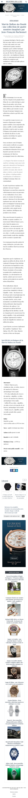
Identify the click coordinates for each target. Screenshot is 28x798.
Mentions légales (14, 792)
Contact (14, 796)
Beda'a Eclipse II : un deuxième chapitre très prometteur (20, 496)
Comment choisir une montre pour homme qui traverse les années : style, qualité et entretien (14, 600)
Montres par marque (15, 15)
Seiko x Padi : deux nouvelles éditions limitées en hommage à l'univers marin (14, 765)
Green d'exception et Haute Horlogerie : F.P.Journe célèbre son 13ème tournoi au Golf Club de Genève (14, 578)
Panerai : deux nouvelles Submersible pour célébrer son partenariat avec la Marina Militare (14, 722)
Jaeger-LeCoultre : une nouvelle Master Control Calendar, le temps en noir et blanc (14, 641)
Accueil (7, 15)
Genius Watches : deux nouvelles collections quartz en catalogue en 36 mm (14, 702)
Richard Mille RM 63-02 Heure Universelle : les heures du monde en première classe (14, 621)
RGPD (14, 794)
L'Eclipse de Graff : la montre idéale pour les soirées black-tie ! (7, 496)
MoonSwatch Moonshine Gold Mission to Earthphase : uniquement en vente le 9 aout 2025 (14, 744)
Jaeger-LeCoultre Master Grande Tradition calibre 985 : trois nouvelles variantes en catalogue (14, 663)
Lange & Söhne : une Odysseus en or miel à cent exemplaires (14, 683)
